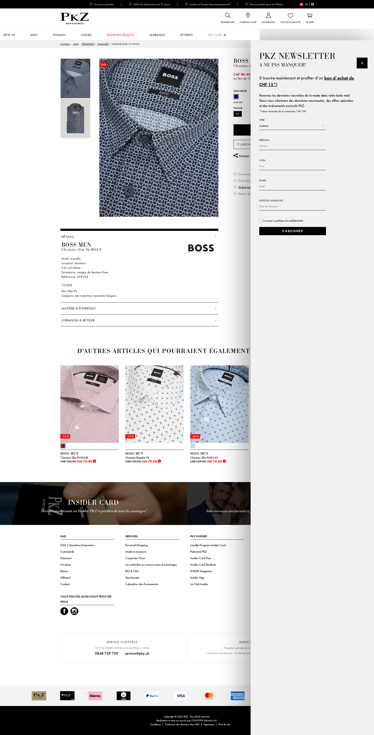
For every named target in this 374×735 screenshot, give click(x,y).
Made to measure (135, 552)
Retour (64, 571)
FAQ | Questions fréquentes (77, 545)
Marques (157, 35)
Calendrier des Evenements (141, 584)
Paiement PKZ (198, 552)
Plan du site (224, 724)
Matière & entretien (78, 308)
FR (312, 4)
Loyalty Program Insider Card (208, 545)
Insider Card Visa (200, 558)
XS (237, 114)
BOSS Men (248, 61)
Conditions (155, 724)
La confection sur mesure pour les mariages (151, 565)
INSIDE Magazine (201, 571)
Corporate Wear (135, 558)
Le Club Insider (199, 584)
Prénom (264, 140)
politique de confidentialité (289, 220)
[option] (79, 78)
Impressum (209, 724)
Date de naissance (271, 200)
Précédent (49, 405)
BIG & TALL (132, 571)
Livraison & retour (78, 320)
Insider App (197, 578)
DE (306, 4)
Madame (263, 126)
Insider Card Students (203, 565)
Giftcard (65, 578)
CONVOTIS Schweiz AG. (204, 720)
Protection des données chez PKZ (182, 724)
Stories (186, 35)
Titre (262, 120)
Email (262, 180)
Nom (262, 160)
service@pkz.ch (137, 653)
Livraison (65, 565)
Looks (86, 35)
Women (59, 35)
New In (9, 35)
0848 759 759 (106, 653)
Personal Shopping (136, 545)
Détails (67, 237)
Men (33, 35)
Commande (67, 552)
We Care (215, 35)
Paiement (65, 558)
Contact (64, 584)
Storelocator (132, 578)
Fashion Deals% (121, 35)
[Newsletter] (362, 63)
